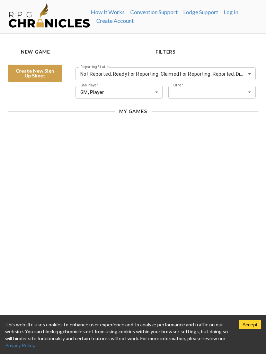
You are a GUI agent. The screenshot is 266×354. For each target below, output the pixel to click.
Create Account (115, 20)
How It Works (108, 12)
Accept (249, 324)
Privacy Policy (19, 345)
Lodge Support (200, 12)
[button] (212, 92)
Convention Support (154, 12)
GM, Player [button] (92, 92)
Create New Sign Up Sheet (35, 73)
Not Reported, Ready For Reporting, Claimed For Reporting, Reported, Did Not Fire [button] (167, 74)
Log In (231, 12)
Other (178, 85)
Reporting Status (95, 67)
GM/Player (89, 85)
